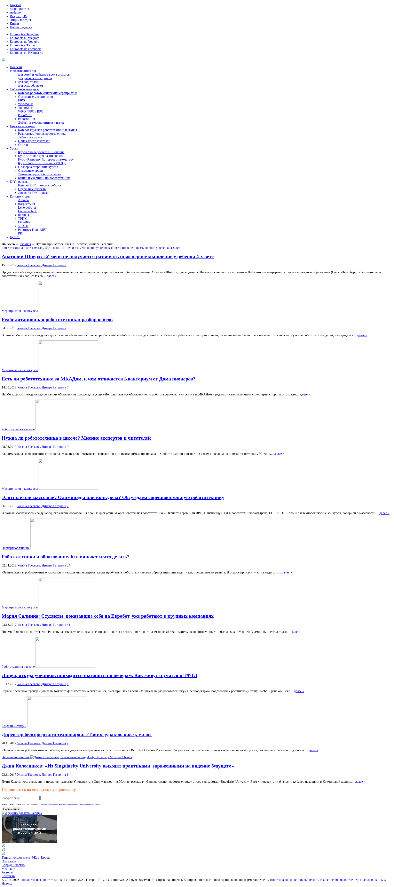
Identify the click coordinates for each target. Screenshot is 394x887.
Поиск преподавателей (34, 141)
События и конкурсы (24, 89)
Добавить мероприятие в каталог (41, 122)
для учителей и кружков (35, 78)
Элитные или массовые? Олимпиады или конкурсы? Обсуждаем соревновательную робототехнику (113, 497)
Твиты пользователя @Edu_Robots (26, 857)
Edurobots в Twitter (23, 45)
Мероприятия (19, 8)
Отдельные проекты (32, 189)
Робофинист (26, 119)
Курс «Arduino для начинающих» (41, 155)
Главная (25, 244)
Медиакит (9, 868)
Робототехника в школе (18, 429)
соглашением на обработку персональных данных (82, 804)
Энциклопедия (20, 20)
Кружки (15, 5)
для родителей (28, 82)
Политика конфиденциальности (292, 879)
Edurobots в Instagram (24, 38)
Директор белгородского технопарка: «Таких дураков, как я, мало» (77, 734)
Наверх (7, 883)
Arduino (15, 12)
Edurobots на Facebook (25, 49)
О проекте (9, 861)
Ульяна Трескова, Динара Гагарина (41, 265)
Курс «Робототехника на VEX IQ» (42, 163)
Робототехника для (23, 70)
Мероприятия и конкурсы (20, 311)
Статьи (23, 144)
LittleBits (24, 222)
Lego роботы (27, 207)
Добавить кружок (30, 137)
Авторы (7, 872)
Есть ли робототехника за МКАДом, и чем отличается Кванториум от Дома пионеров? (99, 378)
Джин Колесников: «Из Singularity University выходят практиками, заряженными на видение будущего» (118, 766)
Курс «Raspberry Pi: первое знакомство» (46, 159)
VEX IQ (23, 226)
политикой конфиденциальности (51, 804)
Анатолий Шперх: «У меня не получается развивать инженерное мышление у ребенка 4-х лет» (108, 256)
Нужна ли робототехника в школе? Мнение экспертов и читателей (76, 438)
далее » (52, 276)
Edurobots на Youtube (24, 41)
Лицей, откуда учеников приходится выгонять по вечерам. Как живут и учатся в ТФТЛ (99, 675)
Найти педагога (21, 27)
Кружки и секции (22, 126)
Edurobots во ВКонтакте (26, 52)
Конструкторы (20, 196)
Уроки (14, 148)
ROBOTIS (25, 215)
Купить (15, 237)
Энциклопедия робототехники (39, 174)
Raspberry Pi (18, 16)
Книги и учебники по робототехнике (44, 178)
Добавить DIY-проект (33, 192)
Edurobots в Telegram (24, 34)
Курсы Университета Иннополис (41, 152)
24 (68, 565)
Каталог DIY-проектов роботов (40, 185)
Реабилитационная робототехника (42, 133)
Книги (14, 23)
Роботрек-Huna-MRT (32, 229)
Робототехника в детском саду (23, 247)
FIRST (22, 100)
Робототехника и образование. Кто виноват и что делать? (65, 556)
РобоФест (25, 115)
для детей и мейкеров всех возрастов (44, 74)
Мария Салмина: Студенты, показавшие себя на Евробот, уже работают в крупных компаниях (108, 616)
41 (68, 624)
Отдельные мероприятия (35, 96)
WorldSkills (25, 104)
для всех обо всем (30, 85)
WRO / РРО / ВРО (31, 111)
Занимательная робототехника (41, 879)
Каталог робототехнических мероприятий (47, 93)
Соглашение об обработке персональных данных (350, 879)
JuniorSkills (25, 107)
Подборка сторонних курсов (38, 167)
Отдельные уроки (30, 170)
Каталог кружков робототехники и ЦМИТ (48, 130)
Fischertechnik (27, 211)
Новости (16, 67)
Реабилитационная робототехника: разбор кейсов (57, 319)
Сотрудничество (13, 865)
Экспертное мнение (16, 548)
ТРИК (22, 218)
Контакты (8, 876)
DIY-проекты (19, 181)
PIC (20, 233)
